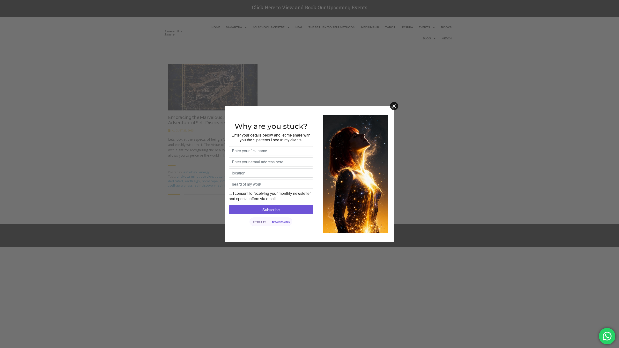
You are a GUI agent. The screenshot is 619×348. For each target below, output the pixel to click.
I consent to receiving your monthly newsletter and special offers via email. (270, 195)
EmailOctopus (281, 221)
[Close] (394, 106)
